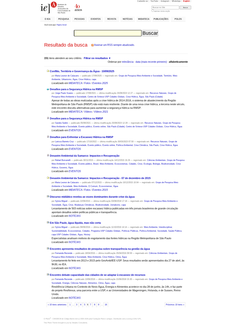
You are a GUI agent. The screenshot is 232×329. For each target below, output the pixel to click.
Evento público (85, 126)
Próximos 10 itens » (175, 305)
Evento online (99, 126)
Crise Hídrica (84, 79)
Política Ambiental (124, 145)
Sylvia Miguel (61, 201)
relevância (128, 61)
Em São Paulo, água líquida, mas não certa (75, 222)
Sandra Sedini (61, 123)
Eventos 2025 (100, 83)
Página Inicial (61, 25)
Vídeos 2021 (101, 111)
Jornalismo (115, 205)
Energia (65, 283)
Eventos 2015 (100, 189)
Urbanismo (66, 79)
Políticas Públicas (130, 231)
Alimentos (92, 283)
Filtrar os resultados (96, 58)
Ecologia (148, 164)
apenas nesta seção (162, 11)
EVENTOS (96, 19)
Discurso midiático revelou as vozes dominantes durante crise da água (92, 196)
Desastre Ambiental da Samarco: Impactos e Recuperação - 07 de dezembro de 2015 (100, 178)
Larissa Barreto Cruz (64, 141)
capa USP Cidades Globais (64, 234)
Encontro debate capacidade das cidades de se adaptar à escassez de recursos (97, 275)
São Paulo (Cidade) (154, 97)
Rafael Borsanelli (63, 160)
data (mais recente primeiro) (151, 61)
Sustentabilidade (59, 231)
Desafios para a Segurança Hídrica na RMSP (76, 89)
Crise (140, 164)
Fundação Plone (98, 319)
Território (168, 76)
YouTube (154, 1)
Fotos (87, 83)
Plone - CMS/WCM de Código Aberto (60, 319)
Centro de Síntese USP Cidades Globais (106, 97)
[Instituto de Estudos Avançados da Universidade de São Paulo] (78, 7)
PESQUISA (63, 19)
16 (106, 305)
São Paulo (154, 145)
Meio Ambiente (106, 164)
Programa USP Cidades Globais (105, 231)
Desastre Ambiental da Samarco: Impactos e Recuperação (84, 155)
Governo (63, 167)
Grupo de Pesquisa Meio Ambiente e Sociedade (140, 76)
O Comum (93, 186)
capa (94, 79)
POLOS (178, 19)
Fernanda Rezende (63, 253)
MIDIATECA (143, 19)
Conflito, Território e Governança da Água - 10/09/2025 (82, 71)
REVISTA (111, 19)
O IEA (47, 19)
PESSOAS (79, 19)
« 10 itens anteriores (57, 305)
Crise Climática (141, 145)
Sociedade (162, 231)
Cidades (132, 164)
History (87, 234)
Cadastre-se (142, 1)
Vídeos (88, 111)
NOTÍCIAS (128, 19)
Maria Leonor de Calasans (67, 76)
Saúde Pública (174, 231)
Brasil (95, 164)
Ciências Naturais (79, 283)
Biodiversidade (168, 164)
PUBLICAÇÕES (161, 19)
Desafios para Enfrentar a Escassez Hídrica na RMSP (81, 137)
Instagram (165, 1)
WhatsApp (176, 1)
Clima (118, 257)
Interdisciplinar (165, 227)
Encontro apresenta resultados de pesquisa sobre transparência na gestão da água (100, 249)
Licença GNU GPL (134, 319)
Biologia (156, 164)
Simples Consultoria (79, 323)
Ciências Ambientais (156, 160)
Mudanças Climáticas (84, 205)
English (186, 1)
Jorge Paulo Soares (64, 93)
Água (75, 79)
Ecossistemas (121, 164)
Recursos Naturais (158, 93)
